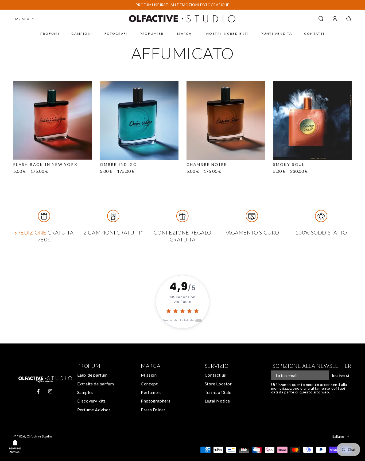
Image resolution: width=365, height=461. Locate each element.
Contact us (215, 374)
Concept (149, 383)
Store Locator (218, 383)
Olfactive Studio (39, 436)
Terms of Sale (218, 392)
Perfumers (151, 392)
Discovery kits (91, 400)
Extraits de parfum (95, 383)
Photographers (155, 400)
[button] (321, 19)
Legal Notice (217, 400)
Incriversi (340, 375)
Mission (149, 374)
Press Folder (153, 409)
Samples (85, 392)
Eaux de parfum (92, 374)
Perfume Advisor (94, 409)
